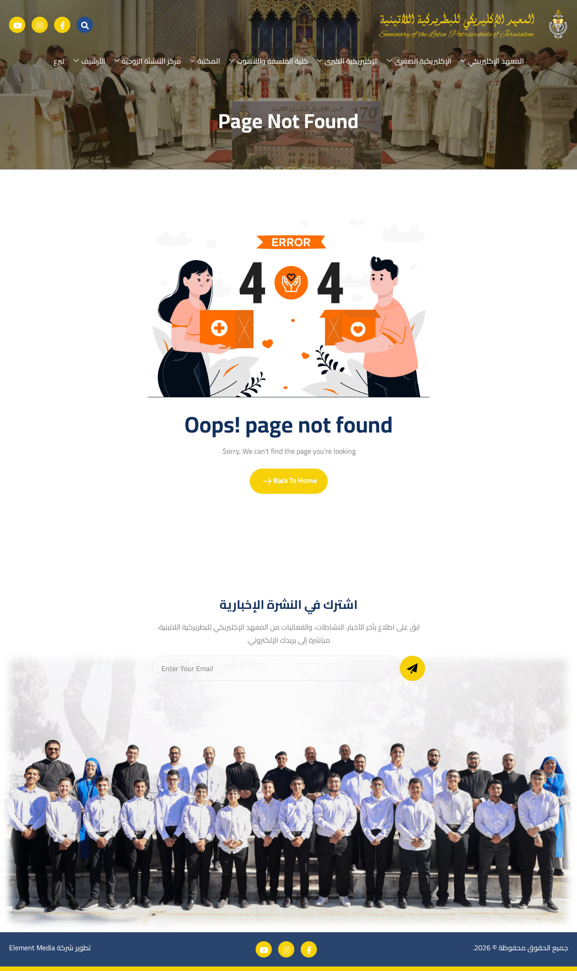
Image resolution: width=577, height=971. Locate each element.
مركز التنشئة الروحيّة (151, 61)
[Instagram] (40, 25)
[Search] (85, 25)
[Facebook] (62, 25)
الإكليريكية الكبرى (351, 61)
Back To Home (294, 480)
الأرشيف (93, 61)
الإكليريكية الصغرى (422, 61)
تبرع (59, 61)
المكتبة (208, 61)
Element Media (32, 947)
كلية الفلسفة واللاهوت (272, 61)
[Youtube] (17, 25)
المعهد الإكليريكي (496, 61)
